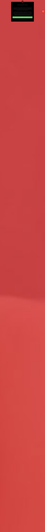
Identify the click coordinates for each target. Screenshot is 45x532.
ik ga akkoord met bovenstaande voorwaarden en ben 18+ (22, 17)
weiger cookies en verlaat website (22, 19)
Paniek (43, 11)
